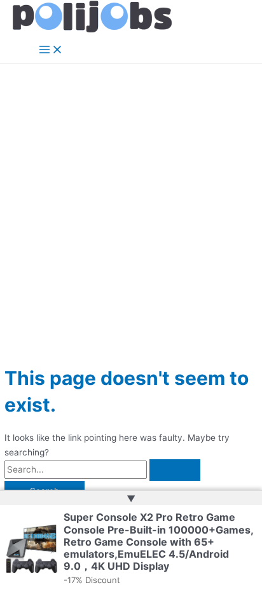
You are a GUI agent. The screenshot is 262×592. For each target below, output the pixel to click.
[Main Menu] (51, 50)
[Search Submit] (174, 470)
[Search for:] (102, 469)
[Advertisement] (131, 201)
